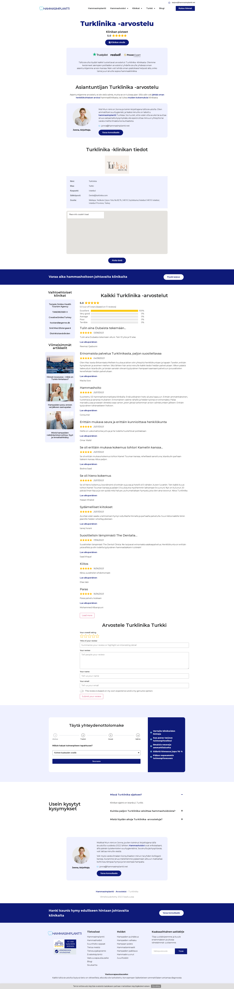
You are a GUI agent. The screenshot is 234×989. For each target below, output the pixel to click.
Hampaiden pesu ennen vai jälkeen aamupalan (60, 406)
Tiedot (83, 739)
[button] (146, 794)
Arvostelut (121, 891)
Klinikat (136, 8)
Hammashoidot (118, 8)
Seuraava (96, 761)
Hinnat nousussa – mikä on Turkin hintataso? (60, 378)
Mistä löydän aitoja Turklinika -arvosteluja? (136, 819)
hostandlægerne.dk (60, 323)
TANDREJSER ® (60, 312)
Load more (87, 615)
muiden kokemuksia (138, 97)
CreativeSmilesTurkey (60, 317)
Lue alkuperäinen (88, 342)
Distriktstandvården (60, 333)
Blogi (161, 8)
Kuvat (110, 739)
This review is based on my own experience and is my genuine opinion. (119, 691)
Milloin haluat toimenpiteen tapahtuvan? (72, 746)
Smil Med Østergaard (60, 328)
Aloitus (55, 739)
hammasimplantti (107, 115)
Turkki (149, 8)
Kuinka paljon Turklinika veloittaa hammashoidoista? (142, 810)
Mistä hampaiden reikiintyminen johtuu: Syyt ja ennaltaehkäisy (60, 435)
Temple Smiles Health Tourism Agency (60, 305)
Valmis (138, 739)
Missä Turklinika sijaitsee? (126, 794)
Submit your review (91, 696)
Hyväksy (156, 986)
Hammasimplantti (97, 8)
